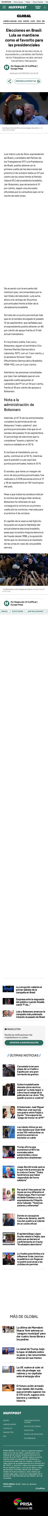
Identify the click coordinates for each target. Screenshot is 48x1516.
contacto (7, 1428)
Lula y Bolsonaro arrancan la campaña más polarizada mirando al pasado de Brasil (30, 1014)
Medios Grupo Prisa (24, 1508)
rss (4, 1436)
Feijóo (28, 2)
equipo (6, 1420)
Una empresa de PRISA (24, 1502)
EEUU (20, 21)
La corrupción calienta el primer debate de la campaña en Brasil (29, 990)
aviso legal (29, 1430)
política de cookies (32, 1426)
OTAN (38, 21)
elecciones (17, 611)
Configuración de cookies (32, 1421)
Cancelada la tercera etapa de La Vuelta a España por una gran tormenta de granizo (28, 1070)
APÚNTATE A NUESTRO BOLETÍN (24, 1043)
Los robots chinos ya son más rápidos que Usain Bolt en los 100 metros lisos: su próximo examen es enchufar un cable (31, 1132)
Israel (44, 21)
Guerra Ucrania (10, 21)
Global (24, 16)
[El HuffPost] (18, 7)
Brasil (4, 611)
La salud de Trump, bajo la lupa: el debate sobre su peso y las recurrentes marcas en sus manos (31, 1353)
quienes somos (9, 1424)
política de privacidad (33, 1434)
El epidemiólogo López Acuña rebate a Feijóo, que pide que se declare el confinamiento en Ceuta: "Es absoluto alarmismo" (31, 1239)
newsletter (8, 1432)
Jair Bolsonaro (35, 611)
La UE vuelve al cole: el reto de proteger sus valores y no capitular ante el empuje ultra (30, 1372)
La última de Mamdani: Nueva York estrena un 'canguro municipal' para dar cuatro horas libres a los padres (31, 1333)
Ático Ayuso (18, 2)
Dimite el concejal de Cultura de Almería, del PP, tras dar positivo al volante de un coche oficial (31, 1219)
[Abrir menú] (4, 7)
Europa (26, 21)
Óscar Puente (38, 2)
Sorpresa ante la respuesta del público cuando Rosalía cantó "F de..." (30, 1002)
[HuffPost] (12, 1412)
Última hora (38, 7)
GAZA (33, 21)
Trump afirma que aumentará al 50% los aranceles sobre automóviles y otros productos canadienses (29, 1152)
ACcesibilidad (29, 1438)
